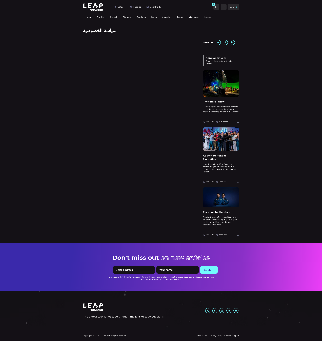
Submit (209, 269)
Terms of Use (201, 336)
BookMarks (156, 7)
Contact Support (231, 336)
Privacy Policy (216, 336)
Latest (121, 7)
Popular (137, 7)
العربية (232, 7)
